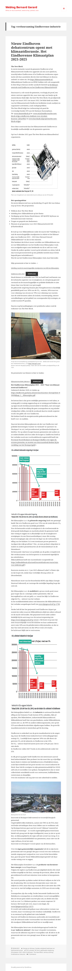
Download (32, 274)
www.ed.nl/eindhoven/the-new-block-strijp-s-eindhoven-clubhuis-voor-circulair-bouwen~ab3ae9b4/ (34, 116)
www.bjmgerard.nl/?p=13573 (22, 906)
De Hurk (37, 950)
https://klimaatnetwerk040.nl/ (41, 79)
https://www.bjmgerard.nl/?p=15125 (25, 620)
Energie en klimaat (28, 948)
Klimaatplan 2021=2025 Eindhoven (22, 952)
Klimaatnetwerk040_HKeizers (20, 381)
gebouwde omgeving (47, 950)
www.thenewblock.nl (22, 113)
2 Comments (32, 954)
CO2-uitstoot (30, 950)
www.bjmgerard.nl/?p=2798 (49, 604)
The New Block (38, 952)
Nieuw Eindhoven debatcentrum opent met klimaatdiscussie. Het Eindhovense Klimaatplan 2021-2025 (32, 51)
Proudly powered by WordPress (21, 967)
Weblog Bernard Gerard (21, 7)
